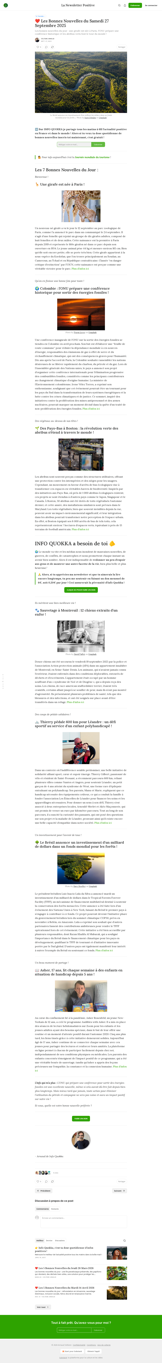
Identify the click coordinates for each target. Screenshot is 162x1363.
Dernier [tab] (49, 1240)
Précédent (45, 1190)
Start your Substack (73, 1351)
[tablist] (47, 1208)
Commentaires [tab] (42, 1209)
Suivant (118, 1190)
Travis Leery (79, 332)
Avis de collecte (103, 1345)
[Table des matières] (3, 681)
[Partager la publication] (124, 5)
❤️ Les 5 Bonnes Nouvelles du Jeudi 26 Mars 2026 (64, 1268)
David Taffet (79, 654)
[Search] (119, 5)
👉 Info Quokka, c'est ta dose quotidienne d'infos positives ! (64, 1249)
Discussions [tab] (60, 1240)
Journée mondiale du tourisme (92, 157)
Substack (63, 1357)
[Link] (31, 170)
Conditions (91, 1345)
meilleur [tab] (40, 1240)
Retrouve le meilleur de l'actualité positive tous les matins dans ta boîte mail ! (68, 1254)
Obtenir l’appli (93, 1351)
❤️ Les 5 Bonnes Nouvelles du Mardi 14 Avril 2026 (64, 1287)
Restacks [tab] (55, 1209)
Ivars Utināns (90, 117)
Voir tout (41, 1307)
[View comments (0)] (46, 47)
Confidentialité (79, 1345)
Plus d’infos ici (80, 268)
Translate (41, 16)
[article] (81, 1254)
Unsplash (103, 117)
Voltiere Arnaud (47, 39)
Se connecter (151, 5)
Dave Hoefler (80, 886)
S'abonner (135, 5)
